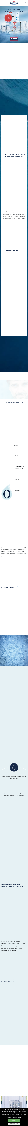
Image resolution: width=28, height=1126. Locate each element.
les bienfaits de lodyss (7, 587)
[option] (14, 780)
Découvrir (14, 39)
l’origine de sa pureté (12, 251)
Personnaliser (14, 1123)
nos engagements (6, 981)
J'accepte (14, 1120)
